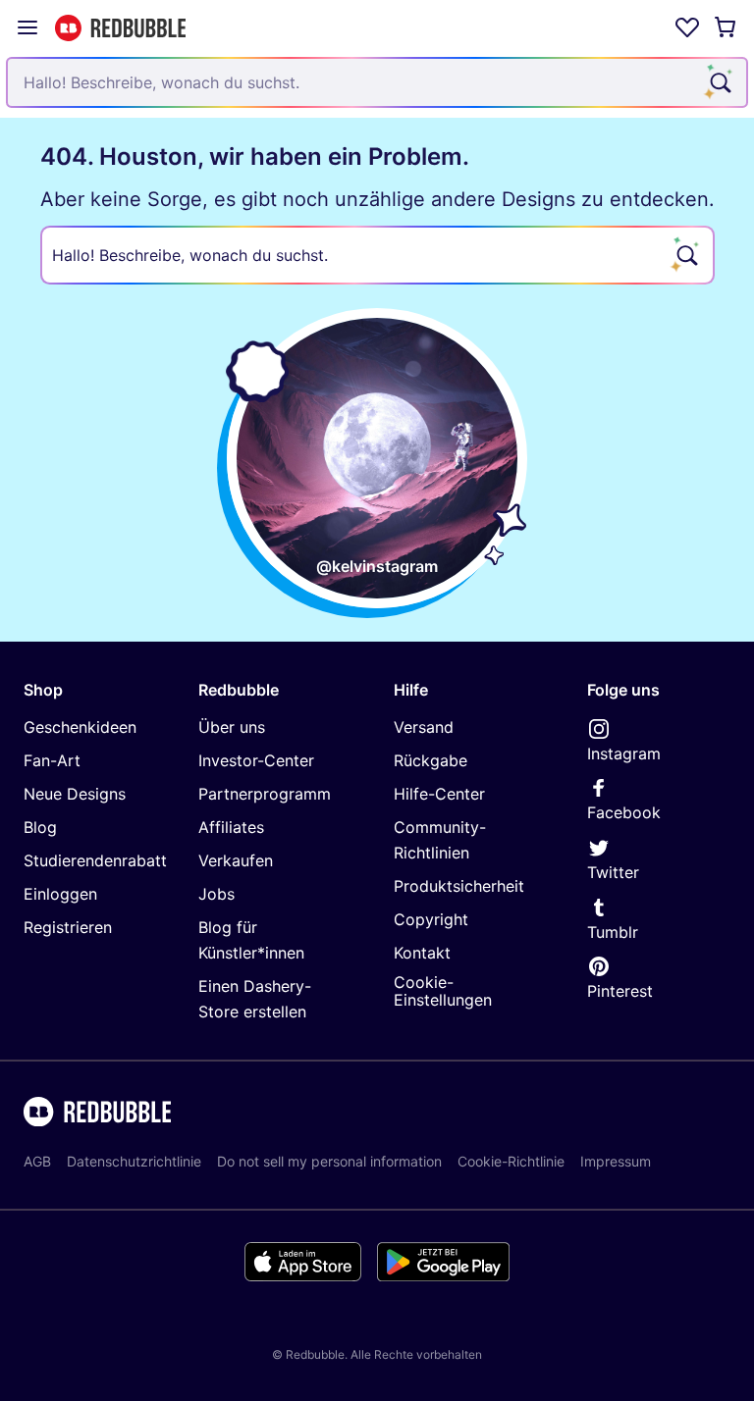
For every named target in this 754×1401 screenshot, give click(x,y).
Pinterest (620, 991)
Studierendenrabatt (95, 860)
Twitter (613, 872)
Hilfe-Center (439, 794)
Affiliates (231, 827)
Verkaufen (235, 860)
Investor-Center (256, 760)
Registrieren (68, 927)
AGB (37, 1161)
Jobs (216, 894)
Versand (424, 727)
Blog (40, 827)
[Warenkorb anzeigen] (726, 27)
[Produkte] (27, 27)
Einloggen (60, 894)
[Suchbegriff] (718, 82)
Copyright (431, 919)
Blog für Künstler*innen (251, 939)
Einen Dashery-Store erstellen (254, 998)
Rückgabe (430, 760)
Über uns (231, 727)
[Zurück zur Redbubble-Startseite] (120, 28)
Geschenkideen (80, 727)
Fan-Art (52, 760)
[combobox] (377, 82)
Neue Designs (75, 794)
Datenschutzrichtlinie (134, 1161)
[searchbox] (377, 255)
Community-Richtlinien (440, 839)
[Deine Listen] (687, 27)
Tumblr (612, 932)
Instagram (624, 753)
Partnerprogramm (264, 794)
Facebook (624, 812)
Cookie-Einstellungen (443, 991)
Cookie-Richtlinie (511, 1161)
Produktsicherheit (459, 886)
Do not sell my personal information (329, 1161)
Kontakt (422, 952)
